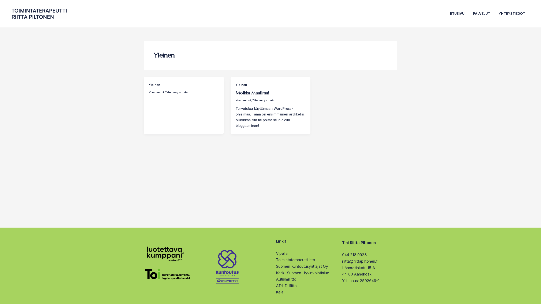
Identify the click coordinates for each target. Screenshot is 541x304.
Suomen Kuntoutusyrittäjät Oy (302, 266)
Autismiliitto (286, 279)
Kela (279, 292)
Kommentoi (156, 92)
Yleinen (154, 85)
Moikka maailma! (252, 93)
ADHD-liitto (286, 286)
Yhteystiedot (512, 13)
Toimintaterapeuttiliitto (295, 260)
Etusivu (457, 13)
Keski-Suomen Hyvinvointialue (302, 273)
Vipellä (282, 253)
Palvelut (481, 13)
